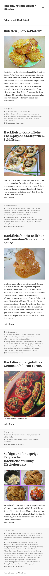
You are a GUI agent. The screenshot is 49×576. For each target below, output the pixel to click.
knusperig (26, 547)
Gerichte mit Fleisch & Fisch (21, 210)
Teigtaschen (8, 557)
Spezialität (12, 120)
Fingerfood (9, 111)
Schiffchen (37, 222)
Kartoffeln (34, 116)
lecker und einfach (34, 551)
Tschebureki (13, 564)
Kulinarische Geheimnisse (26, 337)
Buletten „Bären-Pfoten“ (23, 31)
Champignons (16, 217)
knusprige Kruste (9, 549)
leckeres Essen (26, 348)
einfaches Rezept (14, 344)
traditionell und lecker (23, 562)
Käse (39, 116)
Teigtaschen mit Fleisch (33, 557)
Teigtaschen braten (18, 557)
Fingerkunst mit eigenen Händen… (20, 7)
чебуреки (34, 564)
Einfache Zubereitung (13, 542)
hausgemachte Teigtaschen (13, 547)
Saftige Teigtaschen (15, 555)
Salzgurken (29, 222)
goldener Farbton (9, 116)
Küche (33, 118)
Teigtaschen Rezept (10, 560)
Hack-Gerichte (25, 111)
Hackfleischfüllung (18, 544)
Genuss (18, 346)
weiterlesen (10, 100)
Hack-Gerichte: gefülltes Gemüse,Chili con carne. (23, 364)
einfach (24, 114)
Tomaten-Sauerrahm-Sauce (13, 350)
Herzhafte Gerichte (10, 213)
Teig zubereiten (36, 555)
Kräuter (28, 118)
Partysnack (18, 553)
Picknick (17, 222)
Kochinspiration (15, 348)
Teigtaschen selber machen (26, 560)
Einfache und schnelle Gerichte (16, 208)
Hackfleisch (20, 116)
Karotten (27, 116)
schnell (6, 224)
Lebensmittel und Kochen (21, 215)
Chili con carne (11, 440)
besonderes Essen (30, 342)
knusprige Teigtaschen (23, 549)
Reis (33, 348)
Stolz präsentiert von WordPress (15, 573)
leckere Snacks (9, 553)
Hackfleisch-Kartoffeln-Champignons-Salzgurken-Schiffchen (24, 136)
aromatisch (19, 342)
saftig (37, 348)
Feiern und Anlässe (33, 208)
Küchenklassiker (17, 551)
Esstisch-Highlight (26, 344)
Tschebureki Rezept (24, 564)
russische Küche (27, 553)
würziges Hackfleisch (30, 350)
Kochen (6, 118)
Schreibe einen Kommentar (15, 123)
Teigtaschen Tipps (10, 562)
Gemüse (16, 111)
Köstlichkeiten (14, 118)
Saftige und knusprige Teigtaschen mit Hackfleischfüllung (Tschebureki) (21, 459)
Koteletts (22, 118)
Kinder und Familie (23, 213)
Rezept (6, 120)
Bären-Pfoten (10, 114)
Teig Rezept (27, 555)
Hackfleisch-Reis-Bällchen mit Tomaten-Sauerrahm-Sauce (24, 239)
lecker (38, 118)
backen (8, 217)
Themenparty (13, 224)
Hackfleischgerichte (31, 544)
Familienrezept (38, 344)
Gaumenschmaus (33, 114)
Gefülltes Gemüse (22, 440)
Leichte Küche (25, 339)
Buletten (18, 114)
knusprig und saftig (36, 547)
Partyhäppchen (9, 222)
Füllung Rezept (33, 542)
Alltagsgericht (10, 342)
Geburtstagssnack (10, 220)
